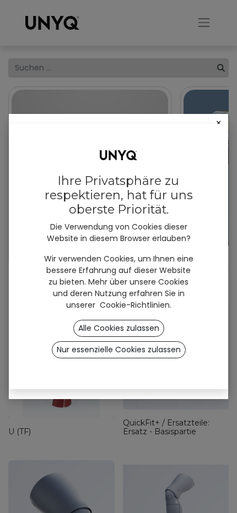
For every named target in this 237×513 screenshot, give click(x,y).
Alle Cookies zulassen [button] (118, 328)
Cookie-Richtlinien (135, 304)
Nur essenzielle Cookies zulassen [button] (119, 349)
